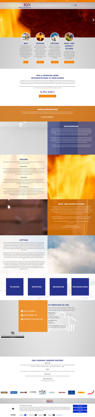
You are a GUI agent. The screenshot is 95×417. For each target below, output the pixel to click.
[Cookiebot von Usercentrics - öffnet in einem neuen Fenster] (13, 415)
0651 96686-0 (63, 0)
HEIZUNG (40, 43)
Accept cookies (12, 337)
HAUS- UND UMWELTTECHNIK (69, 46)
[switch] (35, 415)
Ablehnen (80, 411)
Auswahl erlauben (80, 408)
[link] (12, 333)
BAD (26, 43)
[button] (25, 62)
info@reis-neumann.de (71, 0)
